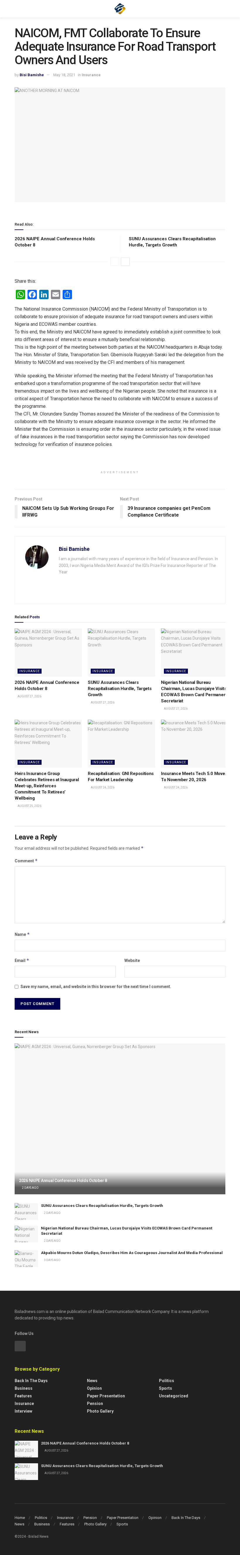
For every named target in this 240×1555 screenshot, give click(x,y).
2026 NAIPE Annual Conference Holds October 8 (63, 1180)
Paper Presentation (106, 1396)
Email (22, 960)
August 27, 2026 (29, 696)
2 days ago (30, 1187)
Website (132, 960)
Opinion (94, 1388)
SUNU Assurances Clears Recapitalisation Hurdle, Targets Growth (119, 688)
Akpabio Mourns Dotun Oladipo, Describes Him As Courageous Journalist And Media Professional (132, 1253)
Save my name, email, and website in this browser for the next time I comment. (95, 986)
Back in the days (31, 1380)
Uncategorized (173, 1396)
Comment (26, 860)
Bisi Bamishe (32, 75)
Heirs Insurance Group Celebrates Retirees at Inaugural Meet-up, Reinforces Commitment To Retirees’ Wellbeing (47, 786)
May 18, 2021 (64, 75)
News (92, 1380)
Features (23, 1396)
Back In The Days (186, 1517)
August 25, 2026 (29, 806)
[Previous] (114, 262)
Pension (95, 1403)
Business (23, 1388)
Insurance (91, 75)
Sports (165, 1388)
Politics (166, 1380)
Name (22, 934)
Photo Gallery (100, 1411)
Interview (23, 1411)
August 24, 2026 (102, 787)
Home (20, 1517)
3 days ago (52, 1260)
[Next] (125, 262)
